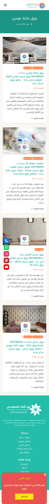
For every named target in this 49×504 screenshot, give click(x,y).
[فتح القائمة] (5, 5)
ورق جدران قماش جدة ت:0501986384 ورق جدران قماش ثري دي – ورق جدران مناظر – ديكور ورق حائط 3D (25, 259)
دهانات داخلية (24, 438)
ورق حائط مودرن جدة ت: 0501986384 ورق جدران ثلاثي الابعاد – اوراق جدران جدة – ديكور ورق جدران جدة (24, 78)
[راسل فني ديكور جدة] (6, 247)
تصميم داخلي (38, 68)
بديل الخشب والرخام (24, 449)
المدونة (24, 468)
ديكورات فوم (25, 452)
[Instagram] (6, 254)
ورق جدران (28, 68)
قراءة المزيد (37, 118)
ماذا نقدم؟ (24, 471)
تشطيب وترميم (24, 441)
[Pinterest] (6, 260)
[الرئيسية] (31, 24)
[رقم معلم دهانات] (6, 241)
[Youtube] (6, 267)
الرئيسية (24, 464)
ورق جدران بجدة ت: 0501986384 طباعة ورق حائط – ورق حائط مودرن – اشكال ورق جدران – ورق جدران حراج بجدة (25, 347)
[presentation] (24, 50)
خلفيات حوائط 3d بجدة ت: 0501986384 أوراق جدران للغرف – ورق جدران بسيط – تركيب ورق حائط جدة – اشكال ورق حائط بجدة (25, 168)
